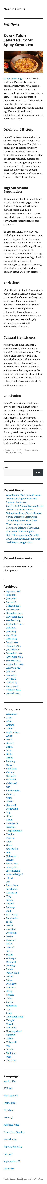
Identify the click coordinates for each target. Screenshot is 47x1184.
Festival (10, 838)
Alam (9, 717)
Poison (9, 976)
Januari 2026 (13, 609)
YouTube (10, 1060)
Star (8, 1009)
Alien (9, 721)
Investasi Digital (14, 874)
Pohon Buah (12, 973)
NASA (9, 943)
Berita (9, 746)
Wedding (11, 1053)
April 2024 (11, 682)
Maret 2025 (12, 642)
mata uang (11, 914)
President (11, 983)
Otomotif (11, 962)
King (8, 896)
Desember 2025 (14, 613)
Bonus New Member (14, 1132)
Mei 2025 (11, 635)
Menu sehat (12, 918)
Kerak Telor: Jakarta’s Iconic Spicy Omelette (18, 40)
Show (9, 998)
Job (8, 881)
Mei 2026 (11, 602)
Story (9, 1013)
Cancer (9, 765)
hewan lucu (12, 863)
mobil (9, 921)
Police (9, 980)
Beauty (9, 743)
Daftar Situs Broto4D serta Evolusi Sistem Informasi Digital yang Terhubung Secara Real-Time (24, 517)
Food (17, 450)
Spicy (19, 453)
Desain (9, 801)
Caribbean (11, 768)
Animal (10, 725)
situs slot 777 (10, 1139)
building (10, 761)
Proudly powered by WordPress (30, 1179)
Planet (9, 969)
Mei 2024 (11, 678)
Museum (10, 940)
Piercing (10, 965)
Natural (10, 947)
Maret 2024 (12, 686)
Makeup (10, 907)
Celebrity (11, 776)
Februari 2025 (13, 646)
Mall (8, 911)
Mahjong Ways (11, 1124)
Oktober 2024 (13, 660)
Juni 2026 (11, 598)
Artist (9, 735)
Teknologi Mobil (14, 1016)
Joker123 (8, 1117)
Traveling (11, 1027)
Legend (10, 903)
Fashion (10, 834)
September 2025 (14, 624)
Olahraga (11, 958)
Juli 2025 (10, 627)
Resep (9, 991)
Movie (9, 936)
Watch (9, 1049)
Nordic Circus (14, 9)
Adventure (11, 714)
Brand (9, 757)
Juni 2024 (11, 675)
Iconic (24, 450)
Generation (12, 849)
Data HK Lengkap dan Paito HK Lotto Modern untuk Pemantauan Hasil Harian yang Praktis (23, 539)
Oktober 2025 (13, 620)
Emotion (10, 827)
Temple (10, 1020)
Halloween (11, 856)
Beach (9, 739)
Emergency (12, 823)
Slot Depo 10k (11, 1095)
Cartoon (10, 772)
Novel (9, 951)
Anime (9, 728)
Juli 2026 (11, 595)
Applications (12, 732)
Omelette (12, 453)
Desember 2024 (14, 653)
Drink (9, 816)
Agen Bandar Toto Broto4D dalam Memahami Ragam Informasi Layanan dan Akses (23, 499)
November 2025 (14, 616)
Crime (9, 797)
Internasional (13, 870)
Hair (8, 852)
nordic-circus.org (13, 78)
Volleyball (11, 1042)
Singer (9, 1002)
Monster (10, 929)
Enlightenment (14, 830)
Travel (9, 1024)
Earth (9, 819)
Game (9, 845)
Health (9, 859)
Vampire (10, 1035)
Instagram (11, 867)
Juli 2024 (10, 671)
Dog (8, 812)
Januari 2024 (12, 693)
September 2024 (14, 664)
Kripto (9, 900)
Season (10, 994)
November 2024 (14, 657)
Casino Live (9, 1103)
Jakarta (30, 450)
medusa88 (9, 1168)
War (8, 1045)
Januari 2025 (12, 649)
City (8, 787)
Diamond (11, 805)
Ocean (9, 954)
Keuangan (11, 892)
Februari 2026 (13, 606)
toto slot (8, 1154)
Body (8, 750)
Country (10, 794)
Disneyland (12, 808)
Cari (6, 467)
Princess (10, 987)
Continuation (13, 790)
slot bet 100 (10, 1081)
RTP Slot (8, 1088)
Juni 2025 (11, 631)
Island (9, 878)
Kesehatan (11, 889)
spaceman (11, 1005)
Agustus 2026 (13, 591)
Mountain (11, 932)
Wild (8, 1056)
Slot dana (8, 1110)
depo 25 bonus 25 (13, 1146)
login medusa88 (12, 1161)
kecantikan (12, 885)
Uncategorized (13, 1031)
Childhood (11, 783)
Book (9, 754)
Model (9, 925)
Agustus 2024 (13, 668)
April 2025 (11, 638)
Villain (9, 1038)
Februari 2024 (13, 689)
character (11, 779)
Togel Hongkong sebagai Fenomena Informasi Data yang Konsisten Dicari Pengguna (22, 528)
